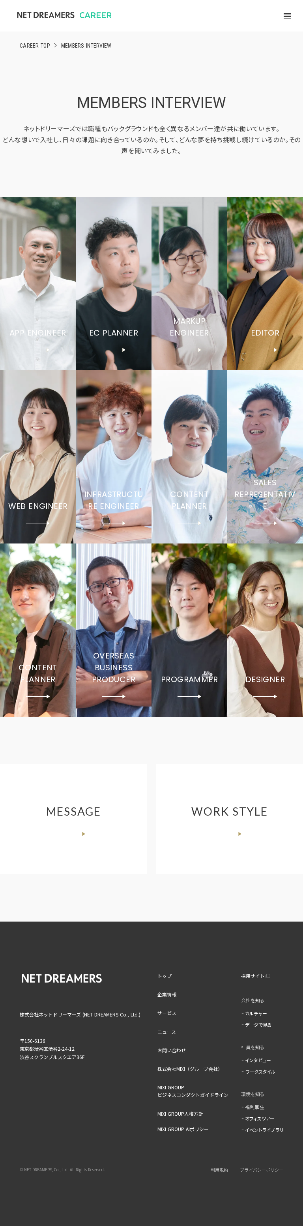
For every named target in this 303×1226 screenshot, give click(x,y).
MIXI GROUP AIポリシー (183, 1129)
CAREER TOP (35, 46)
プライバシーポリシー (261, 1169)
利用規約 (219, 1169)
